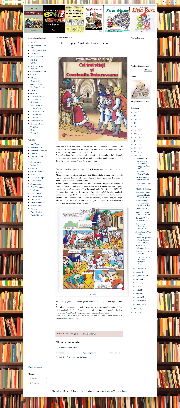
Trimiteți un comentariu (68, 347)
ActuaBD (33, 42)
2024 (136, 119)
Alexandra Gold (36, 147)
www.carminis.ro (71, 318)
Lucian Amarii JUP (37, 180)
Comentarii (35, 383)
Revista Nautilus (36, 120)
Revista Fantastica (37, 111)
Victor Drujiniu (36, 212)
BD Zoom (34, 63)
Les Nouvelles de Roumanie (36, 100)
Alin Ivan (34, 153)
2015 (136, 151)
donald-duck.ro (36, 84)
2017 (136, 144)
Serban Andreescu (37, 202)
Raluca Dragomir (36, 193)
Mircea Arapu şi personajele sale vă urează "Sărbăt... (143, 202)
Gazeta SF (34, 93)
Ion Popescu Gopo (37, 177)
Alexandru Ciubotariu (38, 150)
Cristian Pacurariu (37, 171)
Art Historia (34, 53)
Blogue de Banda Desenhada (36, 67)
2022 (136, 126)
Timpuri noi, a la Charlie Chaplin (142, 172)
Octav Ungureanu (36, 187)
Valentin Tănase (36, 205)
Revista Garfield (36, 114)
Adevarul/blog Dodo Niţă (38, 46)
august (138, 279)
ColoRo (33, 74)
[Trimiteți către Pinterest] (94, 334)
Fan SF (33, 90)
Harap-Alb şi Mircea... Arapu (142, 246)
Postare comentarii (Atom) (77, 357)
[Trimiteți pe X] (89, 334)
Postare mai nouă (62, 352)
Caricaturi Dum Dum (38, 71)
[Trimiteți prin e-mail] (84, 334)
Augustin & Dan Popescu (36, 157)
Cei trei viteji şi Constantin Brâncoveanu (141, 226)
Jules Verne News (36, 96)
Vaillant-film (35, 133)
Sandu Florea (35, 199)
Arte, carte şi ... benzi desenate (143, 252)
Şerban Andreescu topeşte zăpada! (142, 178)
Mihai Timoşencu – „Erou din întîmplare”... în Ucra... (142, 260)
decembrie (140, 158)
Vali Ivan (33, 209)
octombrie (140, 272)
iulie (138, 282)
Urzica (32, 130)
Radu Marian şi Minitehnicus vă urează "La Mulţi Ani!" (142, 164)
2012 (136, 312)
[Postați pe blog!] (86, 334)
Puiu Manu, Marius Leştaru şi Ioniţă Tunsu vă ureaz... (142, 194)
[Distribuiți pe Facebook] (91, 334)
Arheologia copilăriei (38, 50)
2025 (136, 115)
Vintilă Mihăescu (36, 215)
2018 (136, 141)
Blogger (124, 391)
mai (137, 290)
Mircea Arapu (35, 184)
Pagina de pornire (89, 352)
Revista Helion (35, 117)
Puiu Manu (34, 190)
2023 (136, 123)
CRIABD (33, 77)
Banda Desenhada (36, 56)
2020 (136, 133)
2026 (136, 112)
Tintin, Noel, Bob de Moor (143, 184)
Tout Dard (34, 127)
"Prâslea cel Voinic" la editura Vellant (142, 213)
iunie (138, 286)
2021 (136, 130)
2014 (136, 155)
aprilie (138, 293)
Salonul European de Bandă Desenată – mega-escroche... (143, 239)
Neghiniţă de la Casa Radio (143, 233)
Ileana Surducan (36, 174)
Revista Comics (36, 108)
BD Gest (33, 60)
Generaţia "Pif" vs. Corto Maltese (142, 219)
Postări (34, 378)
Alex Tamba (35, 144)
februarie (139, 300)
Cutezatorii (34, 81)
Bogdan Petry (35, 165)
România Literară (36, 124)
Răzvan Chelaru (36, 196)
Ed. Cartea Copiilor (37, 87)
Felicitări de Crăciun (143, 189)
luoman (109, 391)
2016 (136, 148)
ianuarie (139, 304)
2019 (136, 137)
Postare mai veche (115, 352)
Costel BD (34, 168)
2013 (136, 308)
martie (138, 297)
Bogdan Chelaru (36, 162)
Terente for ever (141, 208)
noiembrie (140, 268)
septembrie (140, 275)
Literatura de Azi (36, 105)
